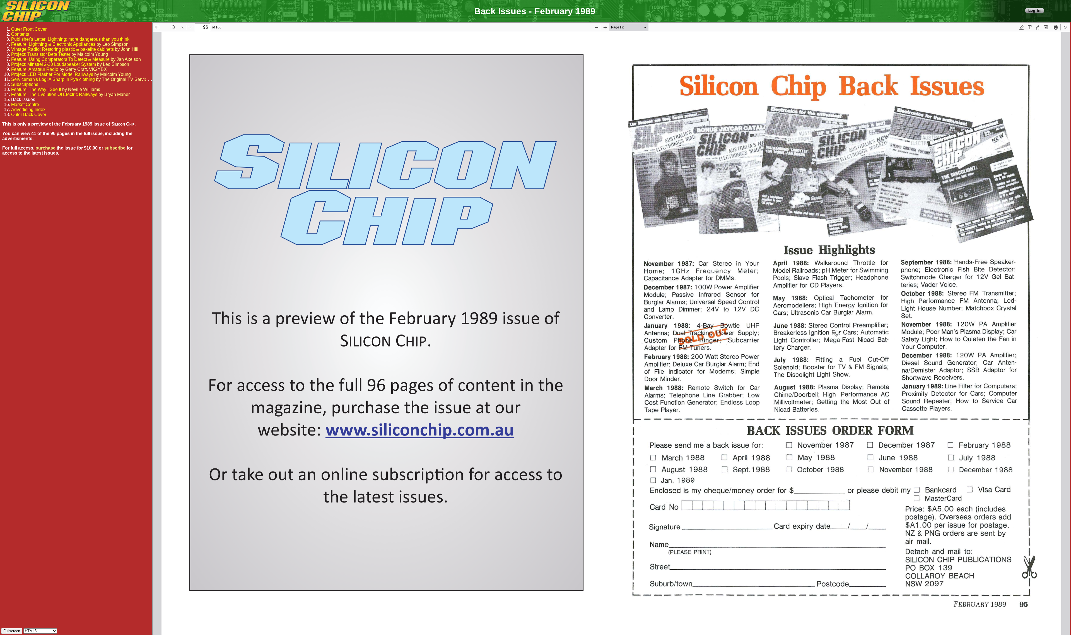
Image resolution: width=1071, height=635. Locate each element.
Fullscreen (11, 631)
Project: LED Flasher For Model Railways (52, 74)
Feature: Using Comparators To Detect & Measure (60, 59)
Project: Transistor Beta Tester (40, 54)
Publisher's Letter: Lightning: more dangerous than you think (70, 39)
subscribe (115, 148)
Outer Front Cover (29, 29)
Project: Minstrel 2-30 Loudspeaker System (53, 64)
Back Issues (23, 99)
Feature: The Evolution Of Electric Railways (54, 94)
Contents (20, 34)
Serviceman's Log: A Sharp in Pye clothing (53, 79)
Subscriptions (24, 84)
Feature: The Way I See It (36, 89)
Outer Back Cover (28, 114)
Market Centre (25, 104)
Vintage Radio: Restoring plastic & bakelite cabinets (62, 49)
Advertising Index (28, 109)
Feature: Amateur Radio (34, 69)
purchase (45, 148)
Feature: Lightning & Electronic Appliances (53, 44)
